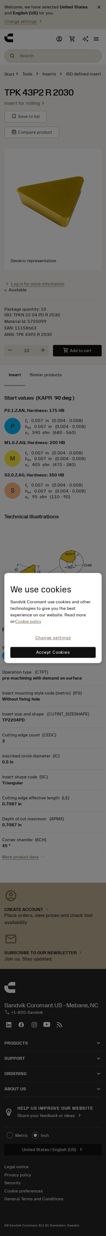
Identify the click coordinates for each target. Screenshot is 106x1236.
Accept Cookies (53, 652)
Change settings (53, 638)
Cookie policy (28, 621)
